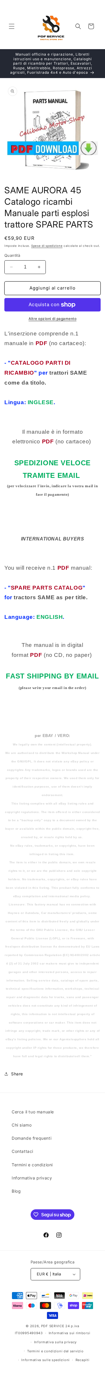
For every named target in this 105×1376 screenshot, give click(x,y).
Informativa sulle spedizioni (45, 1360)
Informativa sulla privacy (55, 1342)
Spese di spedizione (46, 245)
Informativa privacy (32, 1177)
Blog (16, 1191)
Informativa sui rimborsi (69, 1333)
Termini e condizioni (32, 1164)
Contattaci (22, 1151)
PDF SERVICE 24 (55, 1326)
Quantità (12, 255)
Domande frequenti (31, 1138)
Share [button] (17, 1073)
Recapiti (83, 1360)
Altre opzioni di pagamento (52, 318)
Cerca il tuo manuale (33, 1111)
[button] (11, 26)
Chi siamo (22, 1124)
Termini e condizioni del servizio (55, 1351)
